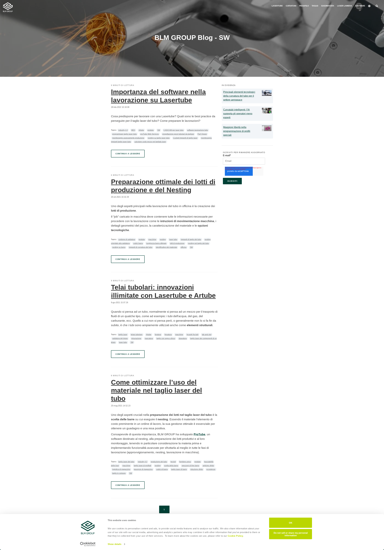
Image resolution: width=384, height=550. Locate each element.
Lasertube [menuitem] (277, 6)
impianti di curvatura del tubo (140, 247)
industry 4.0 (123, 130)
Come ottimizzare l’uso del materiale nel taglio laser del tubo (156, 390)
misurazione (136, 338)
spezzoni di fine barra (190, 466)
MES (133, 130)
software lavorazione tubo (197, 130)
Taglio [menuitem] (315, 6)
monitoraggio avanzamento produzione (128, 138)
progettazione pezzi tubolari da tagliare (178, 134)
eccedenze (210, 469)
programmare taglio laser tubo (124, 134)
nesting (163, 239)
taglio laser (122, 334)
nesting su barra (118, 247)
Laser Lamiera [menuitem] (344, 6)
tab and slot (206, 334)
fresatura (168, 334)
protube (150, 130)
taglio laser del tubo (126, 462)
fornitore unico (185, 462)
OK (290, 522)
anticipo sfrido (208, 466)
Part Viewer (202, 134)
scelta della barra (171, 466)
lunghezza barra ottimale (156, 243)
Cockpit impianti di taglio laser (185, 138)
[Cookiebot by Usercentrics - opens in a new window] (88, 544)
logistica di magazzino (121, 469)
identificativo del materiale (166, 247)
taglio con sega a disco (165, 338)
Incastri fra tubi (192, 334)
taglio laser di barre (179, 469)
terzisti (173, 462)
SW (158, 130)
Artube (141, 130)
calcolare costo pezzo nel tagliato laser (150, 142)
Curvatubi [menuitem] (291, 6)
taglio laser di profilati (142, 466)
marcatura (149, 338)
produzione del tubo (159, 462)
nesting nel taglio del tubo (198, 243)
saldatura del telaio (120, 338)
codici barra (138, 243)
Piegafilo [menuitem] (304, 6)
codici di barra (162, 469)
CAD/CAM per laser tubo (174, 130)
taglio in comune (119, 473)
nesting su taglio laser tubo (159, 138)
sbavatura (183, 338)
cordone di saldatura (126, 239)
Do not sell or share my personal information (291, 534)
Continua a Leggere (128, 154)
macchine (152, 239)
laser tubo (173, 239)
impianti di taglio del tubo (191, 239)
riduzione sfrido (196, 469)
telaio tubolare (136, 334)
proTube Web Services (149, 134)
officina (183, 247)
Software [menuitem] (360, 6)
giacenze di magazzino (143, 469)
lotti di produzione (177, 243)
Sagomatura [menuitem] (327, 6)
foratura (158, 334)
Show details (114, 544)
